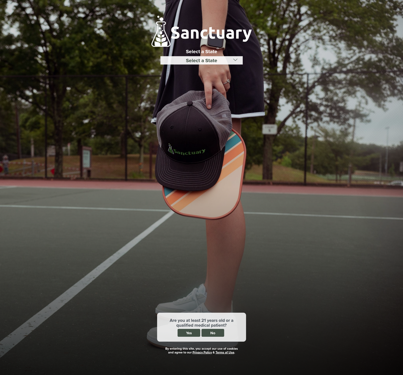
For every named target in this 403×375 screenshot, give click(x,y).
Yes (189, 333)
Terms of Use (225, 352)
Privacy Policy (202, 352)
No (212, 333)
